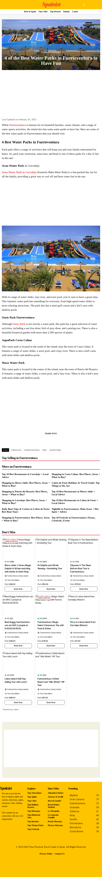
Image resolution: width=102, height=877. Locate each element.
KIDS (44, 450)
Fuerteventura (51, 52)
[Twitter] (48, 439)
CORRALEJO (16, 450)
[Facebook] (41, 439)
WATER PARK (55, 450)
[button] (84, 4)
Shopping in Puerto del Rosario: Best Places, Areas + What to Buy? (25, 493)
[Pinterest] (54, 439)
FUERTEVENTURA (32, 450)
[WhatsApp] (60, 439)
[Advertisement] (51, 92)
